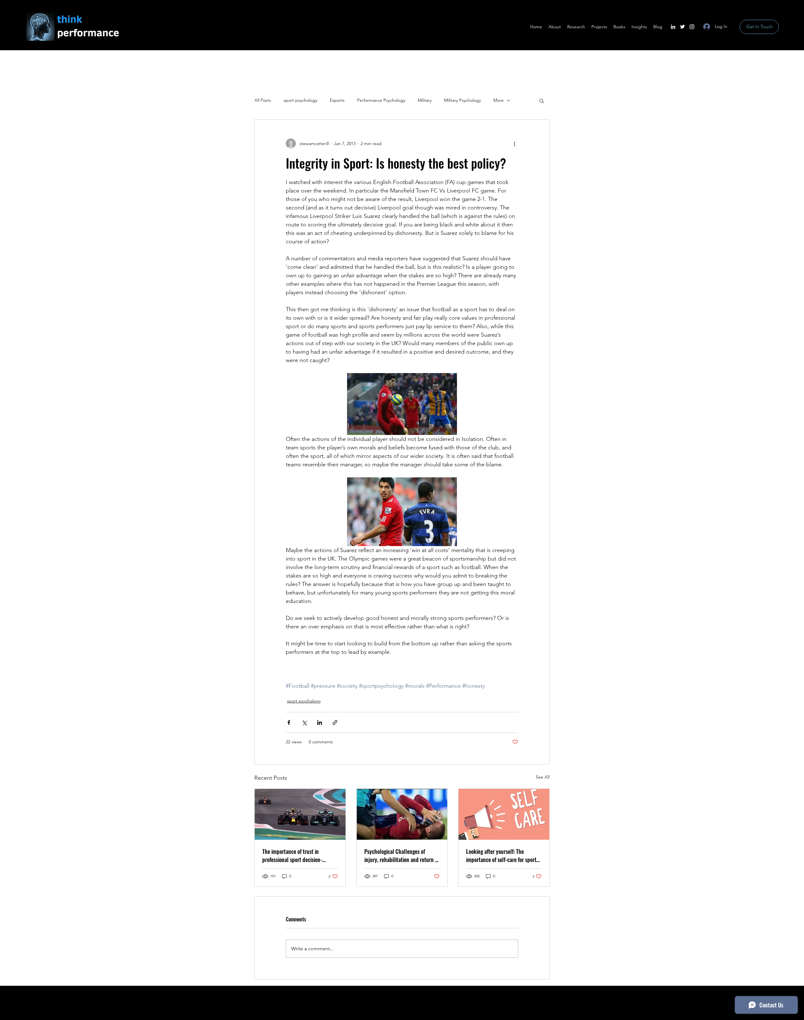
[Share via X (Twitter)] (304, 722)
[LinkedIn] (673, 27)
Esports (337, 100)
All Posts (262, 100)
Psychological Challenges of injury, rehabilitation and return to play (401, 855)
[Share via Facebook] (289, 722)
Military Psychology (462, 100)
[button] (542, 100)
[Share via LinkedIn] (320, 722)
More (498, 100)
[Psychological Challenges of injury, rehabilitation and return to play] (402, 814)
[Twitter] (682, 27)
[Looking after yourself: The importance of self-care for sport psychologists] (504, 814)
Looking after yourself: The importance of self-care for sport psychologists (501, 855)
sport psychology (300, 100)
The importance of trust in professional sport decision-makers (292, 855)
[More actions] (514, 143)
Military (425, 100)
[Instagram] (692, 27)
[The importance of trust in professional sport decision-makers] (300, 814)
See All (543, 777)
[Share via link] (335, 722)
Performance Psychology (381, 100)
